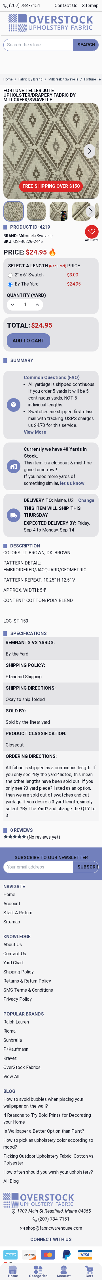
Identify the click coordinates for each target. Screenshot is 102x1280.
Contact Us (66, 5)
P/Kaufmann (15, 1049)
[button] (89, 151)
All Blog (11, 1181)
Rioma (9, 1031)
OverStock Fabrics (22, 1067)
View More (35, 432)
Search (86, 44)
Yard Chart (13, 962)
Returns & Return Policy (27, 981)
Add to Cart (28, 341)
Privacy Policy (17, 999)
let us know (72, 483)
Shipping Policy (18, 972)
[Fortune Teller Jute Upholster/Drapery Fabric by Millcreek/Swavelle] (51, 151)
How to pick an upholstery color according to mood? (48, 1144)
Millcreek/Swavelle (36, 235)
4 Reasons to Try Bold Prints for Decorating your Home (47, 1118)
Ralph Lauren (16, 1022)
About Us (12, 944)
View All (11, 1076)
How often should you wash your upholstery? (48, 1172)
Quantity (26, 295)
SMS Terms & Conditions (28, 990)
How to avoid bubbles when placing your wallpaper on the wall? (43, 1103)
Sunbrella (12, 1040)
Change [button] (86, 500)
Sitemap (90, 5)
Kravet (10, 1058)
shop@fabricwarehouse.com (53, 1228)
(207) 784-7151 (24, 5)
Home (9, 894)
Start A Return (17, 912)
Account (11, 903)
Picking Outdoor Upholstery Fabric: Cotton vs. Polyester (48, 1159)
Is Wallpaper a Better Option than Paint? (43, 1131)
